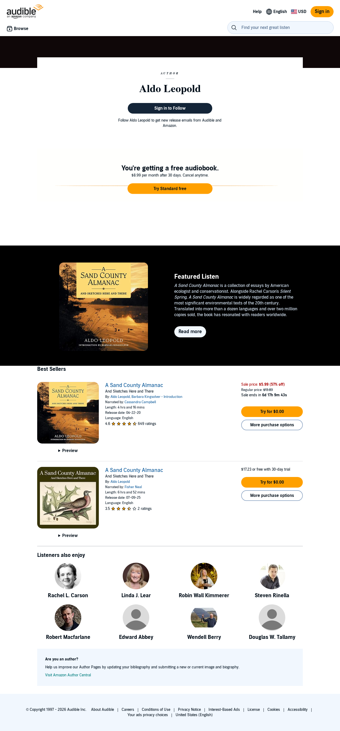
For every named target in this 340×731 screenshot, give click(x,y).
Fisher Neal (133, 487)
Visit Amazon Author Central (68, 675)
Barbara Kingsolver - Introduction (156, 397)
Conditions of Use (156, 709)
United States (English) (194, 715)
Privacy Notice (189, 709)
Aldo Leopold (120, 397)
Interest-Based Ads (224, 709)
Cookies (273, 709)
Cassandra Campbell (140, 402)
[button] (170, 188)
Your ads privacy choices (148, 715)
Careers (128, 709)
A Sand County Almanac (134, 385)
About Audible (102, 709)
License (254, 709)
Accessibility (298, 709)
